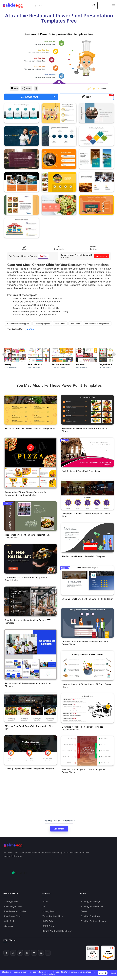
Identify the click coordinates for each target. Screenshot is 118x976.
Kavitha (93, 249)
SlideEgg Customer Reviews (94, 921)
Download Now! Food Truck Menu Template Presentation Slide (82, 728)
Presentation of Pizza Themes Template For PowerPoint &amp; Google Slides (25, 493)
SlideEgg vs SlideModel (92, 906)
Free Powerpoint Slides (15, 911)
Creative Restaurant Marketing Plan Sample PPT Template (28, 621)
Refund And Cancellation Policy (57, 931)
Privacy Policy (49, 911)
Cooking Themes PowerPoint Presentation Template (29, 768)
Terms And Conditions (52, 916)
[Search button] (94, 5)
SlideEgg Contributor (90, 916)
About (45, 901)
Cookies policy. (48, 974)
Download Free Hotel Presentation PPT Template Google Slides (85, 642)
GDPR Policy (48, 926)
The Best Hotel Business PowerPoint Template (83, 556)
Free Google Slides (13, 906)
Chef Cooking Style (15, 329)
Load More (59, 828)
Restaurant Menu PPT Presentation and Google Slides (30, 428)
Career (84, 911)
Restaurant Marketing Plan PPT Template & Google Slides (86, 515)
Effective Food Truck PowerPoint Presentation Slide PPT (29, 727)
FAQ (44, 906)
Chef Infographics (42, 323)
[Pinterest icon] (36, 88)
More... (30, 329)
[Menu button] (113, 6)
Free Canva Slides (12, 916)
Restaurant (75, 323)
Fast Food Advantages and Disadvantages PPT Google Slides (84, 770)
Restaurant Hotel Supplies (18, 323)
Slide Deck (9, 921)
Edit (99, 96)
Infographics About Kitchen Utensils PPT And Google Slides (86, 685)
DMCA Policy (48, 921)
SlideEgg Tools (11, 901)
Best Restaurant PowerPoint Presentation (81, 471)
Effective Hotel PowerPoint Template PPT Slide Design (87, 599)
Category (8, 926)
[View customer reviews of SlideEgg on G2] (108, 953)
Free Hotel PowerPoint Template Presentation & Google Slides (27, 536)
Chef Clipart (60, 323)
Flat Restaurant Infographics (97, 323)
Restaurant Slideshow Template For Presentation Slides (84, 429)
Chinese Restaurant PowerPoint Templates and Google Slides (27, 578)
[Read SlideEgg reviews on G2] (92, 953)
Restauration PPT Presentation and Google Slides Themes (28, 684)
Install (102, 256)
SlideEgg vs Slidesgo (90, 901)
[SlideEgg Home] (59, 845)
